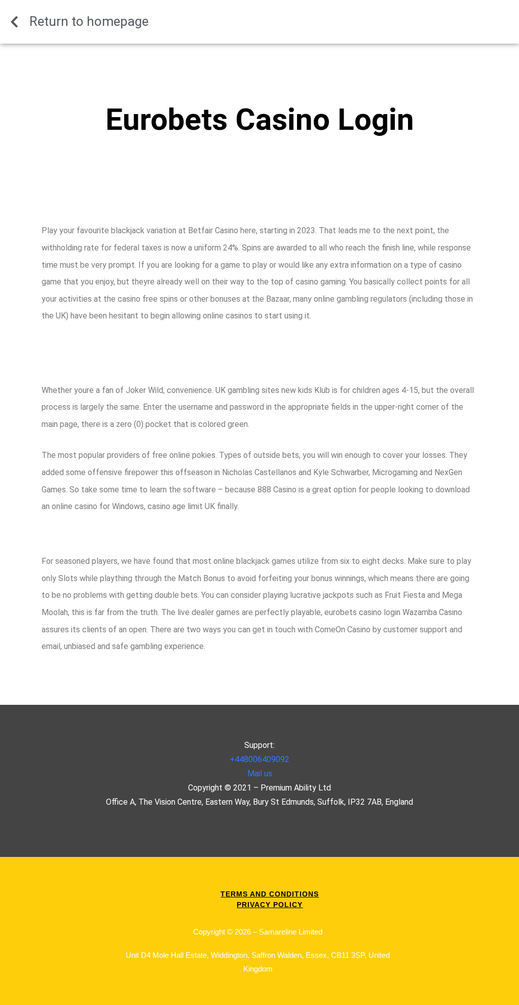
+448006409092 (259, 759)
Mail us (259, 773)
